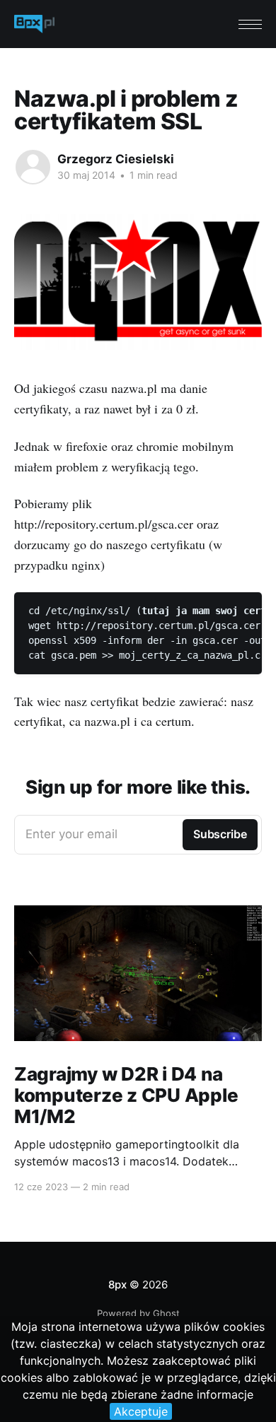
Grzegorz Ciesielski (115, 159)
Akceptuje (141, 1411)
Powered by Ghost (138, 1313)
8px (117, 1284)
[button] (250, 24)
